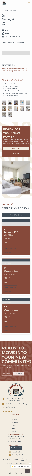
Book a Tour (16, 149)
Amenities (15, 423)
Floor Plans (15, 420)
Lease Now (16, 153)
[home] (4, 2)
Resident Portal (16, 448)
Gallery (14, 428)
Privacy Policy (6, 459)
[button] (28, 3)
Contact (14, 431)
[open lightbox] (4, 103)
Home (13, 417)
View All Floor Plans (16, 215)
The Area (14, 425)
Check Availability (8, 42)
